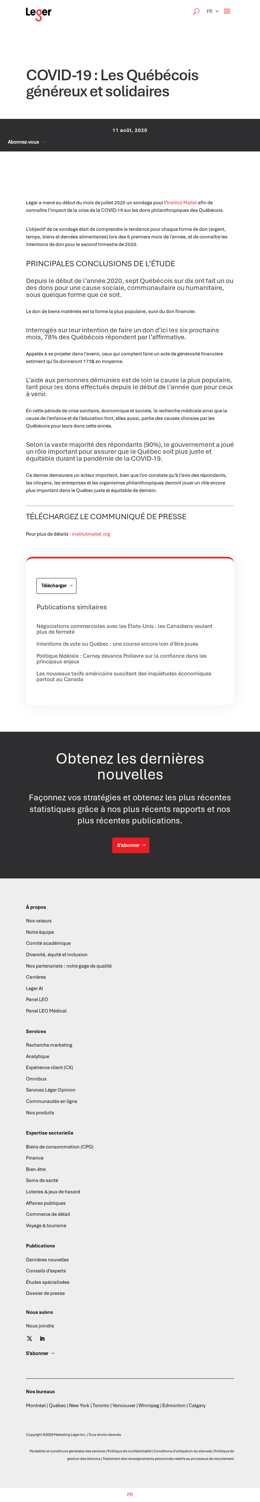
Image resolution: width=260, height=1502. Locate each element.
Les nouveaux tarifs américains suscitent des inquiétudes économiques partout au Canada (123, 676)
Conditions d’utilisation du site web (183, 1451)
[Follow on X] (29, 1338)
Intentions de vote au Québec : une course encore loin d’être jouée (117, 643)
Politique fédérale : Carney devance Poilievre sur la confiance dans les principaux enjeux (121, 658)
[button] (213, 11)
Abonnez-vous (23, 142)
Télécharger (54, 585)
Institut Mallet (182, 203)
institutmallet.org (91, 534)
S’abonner (128, 845)
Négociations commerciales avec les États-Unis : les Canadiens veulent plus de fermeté (124, 629)
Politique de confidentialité (129, 1451)
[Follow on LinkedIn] (42, 1338)
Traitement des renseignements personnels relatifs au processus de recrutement (168, 1458)
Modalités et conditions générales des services (67, 1451)
